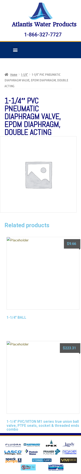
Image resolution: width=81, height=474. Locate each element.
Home (13, 74)
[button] (15, 50)
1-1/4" (24, 74)
